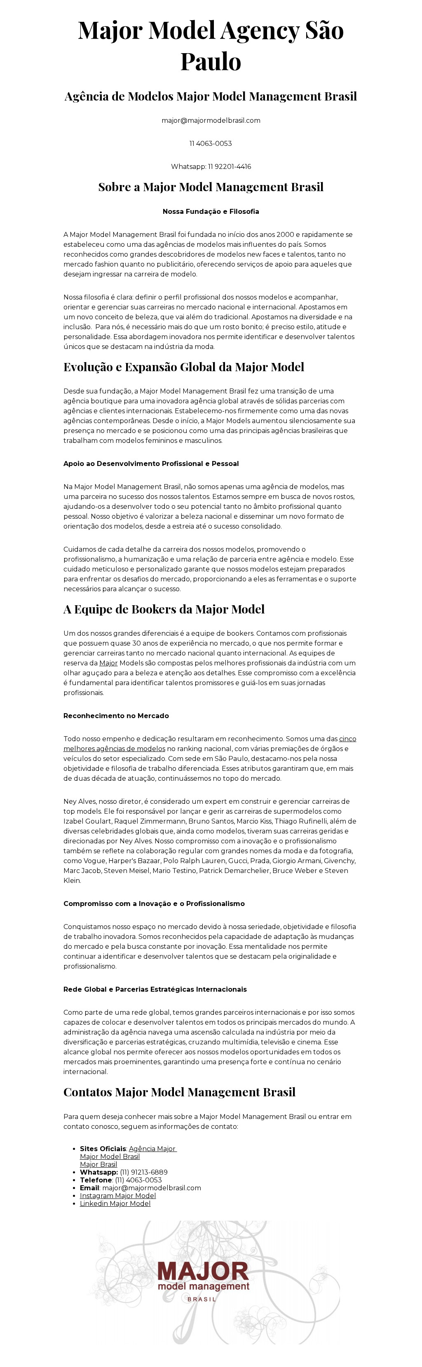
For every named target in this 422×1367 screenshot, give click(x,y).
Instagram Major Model (118, 1196)
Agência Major (153, 1149)
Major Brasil (98, 1164)
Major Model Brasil (110, 1157)
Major (108, 663)
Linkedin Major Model (115, 1204)
